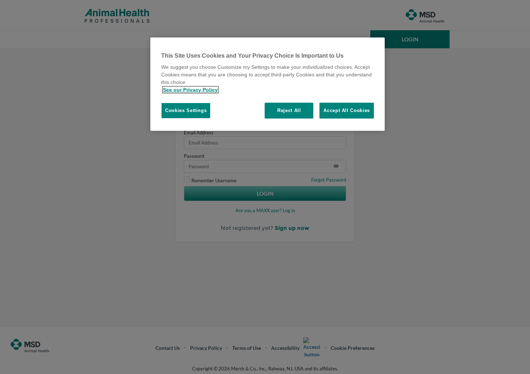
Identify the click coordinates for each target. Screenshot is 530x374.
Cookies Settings (186, 110)
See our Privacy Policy (190, 90)
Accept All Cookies (346, 110)
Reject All (289, 110)
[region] (267, 84)
